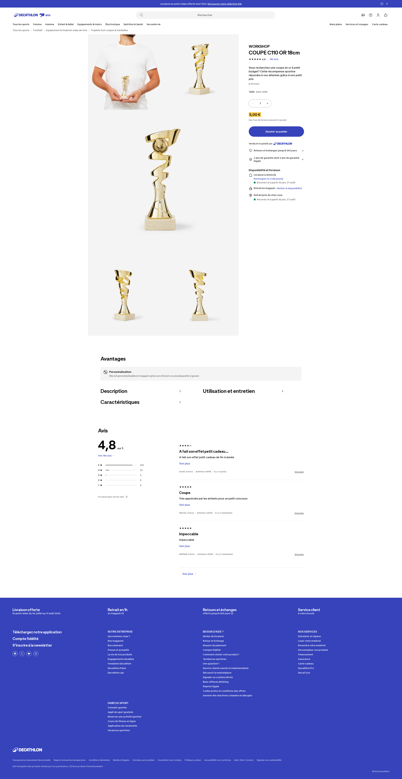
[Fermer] (386, 3)
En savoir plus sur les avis (111, 497)
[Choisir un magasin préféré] (363, 15)
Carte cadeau (380, 24)
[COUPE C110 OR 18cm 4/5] (125, 298)
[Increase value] (267, 103)
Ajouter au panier (276, 131)
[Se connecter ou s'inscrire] (378, 15)
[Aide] (370, 15)
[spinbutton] (260, 103)
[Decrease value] (252, 103)
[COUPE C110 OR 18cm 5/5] (201, 298)
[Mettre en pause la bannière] (381, 3)
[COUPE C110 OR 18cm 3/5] (163, 185)
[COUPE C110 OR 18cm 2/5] (125, 72)
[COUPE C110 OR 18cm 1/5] (201, 72)
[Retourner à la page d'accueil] (32, 15)
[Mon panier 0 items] (385, 15)
